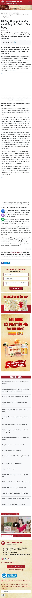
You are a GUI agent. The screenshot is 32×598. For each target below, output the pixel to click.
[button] (1, 7)
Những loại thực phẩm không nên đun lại (13, 504)
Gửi (3, 595)
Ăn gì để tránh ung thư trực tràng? (11, 450)
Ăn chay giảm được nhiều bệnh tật (11, 463)
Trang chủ (4, 13)
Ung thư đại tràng (14, 13)
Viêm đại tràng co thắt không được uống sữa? (15, 396)
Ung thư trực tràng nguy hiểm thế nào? (13, 445)
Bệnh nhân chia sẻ (19, 536)
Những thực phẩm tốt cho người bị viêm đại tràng (16, 498)
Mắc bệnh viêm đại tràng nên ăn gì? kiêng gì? (14, 424)
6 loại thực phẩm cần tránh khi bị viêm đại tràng (15, 493)
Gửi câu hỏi (16, 288)
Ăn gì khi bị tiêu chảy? (8, 469)
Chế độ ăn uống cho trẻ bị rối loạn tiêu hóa (14, 487)
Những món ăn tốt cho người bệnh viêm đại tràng (16, 482)
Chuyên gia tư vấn (7, 536)
